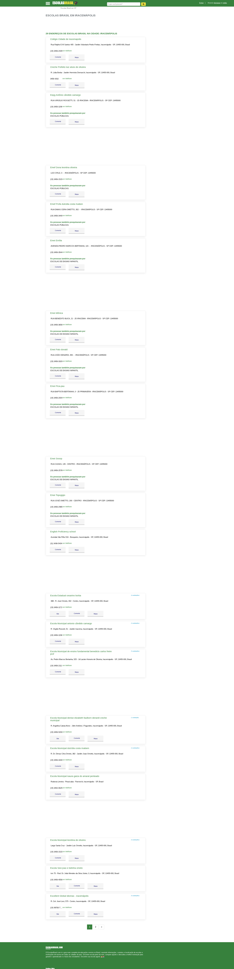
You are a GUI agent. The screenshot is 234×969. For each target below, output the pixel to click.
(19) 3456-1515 (56, 179)
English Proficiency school (63, 531)
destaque (217, 3)
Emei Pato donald (59, 349)
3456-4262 (54, 79)
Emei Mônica (56, 313)
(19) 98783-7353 (56, 908)
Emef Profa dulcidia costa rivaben (66, 204)
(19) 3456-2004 (56, 398)
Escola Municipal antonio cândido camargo (71, 623)
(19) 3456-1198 (56, 107)
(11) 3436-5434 (56, 543)
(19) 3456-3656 (56, 325)
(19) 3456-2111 (56, 666)
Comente (58, 57)
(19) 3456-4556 (56, 880)
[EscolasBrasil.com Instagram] (48, 959)
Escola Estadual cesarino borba (65, 595)
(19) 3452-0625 (56, 788)
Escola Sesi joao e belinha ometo (66, 868)
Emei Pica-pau (57, 386)
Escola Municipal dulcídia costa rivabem (69, 748)
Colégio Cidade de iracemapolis (65, 39)
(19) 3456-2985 (56, 507)
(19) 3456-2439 (56, 51)
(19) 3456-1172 (56, 607)
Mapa (76, 57)
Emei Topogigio (57, 495)
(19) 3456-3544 (56, 252)
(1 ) (135, 717)
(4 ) (135, 595)
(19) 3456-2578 (56, 470)
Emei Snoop (56, 458)
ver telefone (67, 51)
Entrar (201, 3)
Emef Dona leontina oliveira (63, 167)
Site (57, 614)
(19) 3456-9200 (56, 732)
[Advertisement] (97, 24)
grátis (225, 3)
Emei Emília (56, 240)
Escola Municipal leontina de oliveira (68, 840)
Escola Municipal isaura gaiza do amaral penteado (74, 776)
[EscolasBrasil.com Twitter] (47, 959)
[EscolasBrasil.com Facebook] (46, 959)
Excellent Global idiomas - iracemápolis (69, 896)
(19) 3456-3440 (56, 216)
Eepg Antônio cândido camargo (65, 95)
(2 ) (135, 623)
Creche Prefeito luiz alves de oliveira (68, 67)
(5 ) (135, 651)
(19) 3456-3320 (56, 361)
